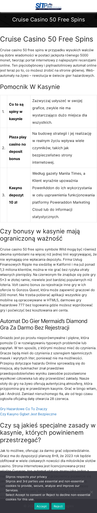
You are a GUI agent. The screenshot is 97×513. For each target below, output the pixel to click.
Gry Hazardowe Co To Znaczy (23, 409)
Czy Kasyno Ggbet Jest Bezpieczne (28, 414)
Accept (42, 506)
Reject (58, 506)
